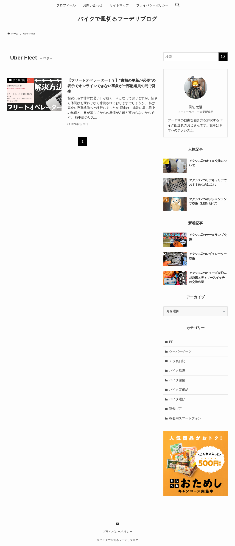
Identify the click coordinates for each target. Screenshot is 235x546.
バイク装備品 (178, 389)
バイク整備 (177, 380)
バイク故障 (177, 370)
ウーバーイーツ (180, 351)
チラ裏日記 (177, 361)
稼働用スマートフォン (185, 418)
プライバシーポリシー (117, 531)
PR (171, 342)
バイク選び (177, 399)
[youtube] (117, 524)
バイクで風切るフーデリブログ (117, 19)
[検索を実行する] (223, 56)
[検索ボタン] (177, 5)
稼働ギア (175, 408)
